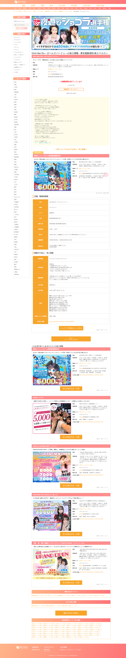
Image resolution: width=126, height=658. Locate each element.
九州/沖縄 (62, 5)
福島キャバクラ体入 (72, 627)
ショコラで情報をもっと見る (71, 328)
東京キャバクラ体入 (38, 11)
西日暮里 (16, 232)
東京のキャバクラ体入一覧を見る (71, 338)
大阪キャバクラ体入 (37, 627)
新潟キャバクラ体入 (37, 633)
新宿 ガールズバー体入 (84, 170)
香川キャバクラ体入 (49, 635)
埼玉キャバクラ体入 (84, 624)
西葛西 (16, 242)
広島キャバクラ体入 (49, 631)
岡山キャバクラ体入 (72, 631)
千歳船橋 (16, 227)
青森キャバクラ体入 (95, 629)
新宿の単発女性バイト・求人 (53, 605)
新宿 (20, 8)
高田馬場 (16, 157)
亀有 (15, 194)
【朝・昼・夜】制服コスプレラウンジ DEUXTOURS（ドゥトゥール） (60, 156)
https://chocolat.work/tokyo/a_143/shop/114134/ (91, 422)
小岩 (15, 132)
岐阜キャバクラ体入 (83, 625)
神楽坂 (16, 254)
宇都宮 (39, 8)
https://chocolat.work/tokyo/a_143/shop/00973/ (61, 321)
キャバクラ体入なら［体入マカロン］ (22, 11)
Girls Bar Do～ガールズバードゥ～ (46, 56)
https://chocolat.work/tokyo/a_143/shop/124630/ (91, 375)
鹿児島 (104, 8)
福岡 (67, 8)
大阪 (44, 8)
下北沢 (16, 177)
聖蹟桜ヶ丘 (17, 269)
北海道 (85, 8)
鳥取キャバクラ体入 (49, 633)
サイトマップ (47, 651)
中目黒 (16, 169)
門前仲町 (16, 124)
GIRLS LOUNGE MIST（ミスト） (45, 446)
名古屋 (53, 8)
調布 (15, 187)
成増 (15, 199)
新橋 (15, 104)
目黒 (15, 172)
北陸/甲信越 (100, 5)
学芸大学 (16, 249)
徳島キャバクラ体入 (72, 635)
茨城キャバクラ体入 (95, 624)
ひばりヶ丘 (17, 197)
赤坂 (15, 107)
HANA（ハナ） (38, 398)
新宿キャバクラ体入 (99, 595)
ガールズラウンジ (18, 52)
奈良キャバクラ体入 (60, 629)
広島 (76, 8)
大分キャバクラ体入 (60, 635)
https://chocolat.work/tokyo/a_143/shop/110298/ (91, 572)
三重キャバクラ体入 (72, 625)
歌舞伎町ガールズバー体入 (65, 11)
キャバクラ (17, 37)
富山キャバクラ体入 (83, 631)
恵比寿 (16, 99)
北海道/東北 (86, 5)
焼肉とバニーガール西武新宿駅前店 (46, 349)
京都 (49, 8)
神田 (15, 114)
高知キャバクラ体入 (94, 635)
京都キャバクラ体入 (83, 627)
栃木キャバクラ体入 (73, 624)
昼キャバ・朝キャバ (19, 54)
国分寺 (16, 179)
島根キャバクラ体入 (83, 633)
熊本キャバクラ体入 (37, 637)
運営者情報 (46, 649)
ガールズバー (17, 39)
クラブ (16, 44)
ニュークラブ (17, 42)
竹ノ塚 (16, 234)
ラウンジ (16, 49)
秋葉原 (16, 117)
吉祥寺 (16, 154)
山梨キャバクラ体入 (37, 635)
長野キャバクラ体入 (72, 633)
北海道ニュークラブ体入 (95, 625)
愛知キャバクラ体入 (49, 625)
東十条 (16, 204)
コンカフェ (17, 69)
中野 (15, 147)
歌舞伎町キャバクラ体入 (51, 11)
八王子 (16, 184)
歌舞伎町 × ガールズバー (71, 89)
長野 (99, 8)
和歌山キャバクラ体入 (83, 629)
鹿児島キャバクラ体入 (72, 637)
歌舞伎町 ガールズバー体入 (55, 69)
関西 (42, 5)
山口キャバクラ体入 (94, 631)
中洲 (72, 8)
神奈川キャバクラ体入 (49, 624)
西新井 (16, 237)
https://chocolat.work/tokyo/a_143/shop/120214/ (91, 475)
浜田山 (16, 222)
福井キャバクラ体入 (60, 631)
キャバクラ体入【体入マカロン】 (61, 655)
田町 (15, 267)
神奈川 (24, 8)
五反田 (16, 137)
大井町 (16, 142)
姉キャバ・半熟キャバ (19, 64)
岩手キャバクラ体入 (72, 629)
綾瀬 (15, 244)
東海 (51, 5)
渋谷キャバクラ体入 (88, 595)
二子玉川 (16, 214)
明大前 (16, 219)
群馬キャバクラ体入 (37, 625)
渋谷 (15, 97)
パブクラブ (17, 59)
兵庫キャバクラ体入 (60, 627)
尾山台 (16, 257)
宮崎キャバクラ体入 (60, 637)
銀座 (15, 102)
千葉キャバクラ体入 (61, 624)
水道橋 (16, 262)
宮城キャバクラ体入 (49, 627)
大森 (15, 247)
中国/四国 (74, 5)
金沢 (91, 8)
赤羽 (15, 162)
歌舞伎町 (16, 92)
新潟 (95, 8)
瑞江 (15, 129)
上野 (15, 94)
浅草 (15, 109)
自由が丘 (16, 167)
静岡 (58, 8)
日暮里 (16, 229)
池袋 (15, 84)
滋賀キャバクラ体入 (37, 629)
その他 (16, 72)
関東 (23, 5)
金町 (15, 259)
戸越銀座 (16, 202)
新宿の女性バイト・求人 (38, 605)
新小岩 (16, 134)
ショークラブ (17, 57)
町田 (15, 192)
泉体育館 (16, 274)
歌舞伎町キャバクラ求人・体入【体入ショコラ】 (44, 595)
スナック (16, 47)
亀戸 (15, 264)
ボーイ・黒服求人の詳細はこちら (43, 142)
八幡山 (16, 272)
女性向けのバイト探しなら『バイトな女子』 (71, 649)
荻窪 (15, 152)
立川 (15, 182)
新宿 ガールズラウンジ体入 (86, 465)
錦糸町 (16, 122)
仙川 (15, 217)
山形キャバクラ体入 (94, 627)
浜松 (63, 8)
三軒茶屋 (16, 174)
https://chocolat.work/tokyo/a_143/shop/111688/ (91, 519)
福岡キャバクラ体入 (60, 633)
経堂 (15, 212)
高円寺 (16, 149)
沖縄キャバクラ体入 (84, 637)
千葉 (30, 8)
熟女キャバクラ (18, 62)
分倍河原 (16, 207)
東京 (15, 8)
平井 (15, 239)
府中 (15, 189)
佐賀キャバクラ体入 (83, 635)
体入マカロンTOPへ (71, 613)
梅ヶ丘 (16, 209)
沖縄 (109, 8)
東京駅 (16, 112)
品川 (15, 139)
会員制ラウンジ (18, 67)
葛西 (15, 127)
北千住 (16, 119)
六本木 (16, 87)
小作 (15, 252)
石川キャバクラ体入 (37, 631)
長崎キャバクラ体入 (94, 633)
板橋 (15, 164)
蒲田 (15, 144)
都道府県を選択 (36, 649)
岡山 (81, 8)
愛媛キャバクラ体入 (49, 637)
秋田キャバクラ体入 (49, 629)
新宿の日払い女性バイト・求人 (69, 605)
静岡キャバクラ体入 (60, 625)
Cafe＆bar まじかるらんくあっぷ (45, 495)
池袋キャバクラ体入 (76, 595)
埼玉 (34, 8)
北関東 (33, 5)
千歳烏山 (16, 224)
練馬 (15, 159)
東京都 (50, 74)
